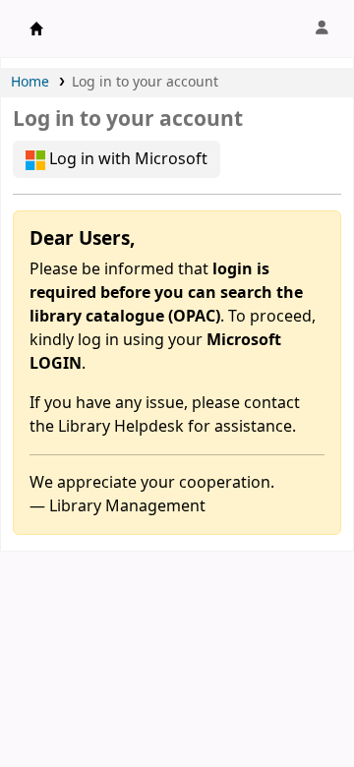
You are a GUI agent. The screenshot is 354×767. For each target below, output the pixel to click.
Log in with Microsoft (126, 159)
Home (30, 82)
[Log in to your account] (321, 28)
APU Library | (36, 28)
